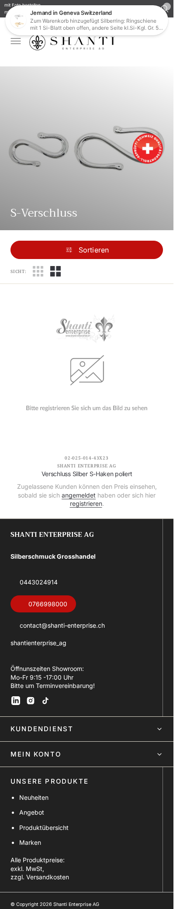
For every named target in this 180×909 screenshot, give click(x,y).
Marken (30, 842)
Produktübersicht (44, 827)
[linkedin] (15, 700)
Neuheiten (33, 797)
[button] (14, 42)
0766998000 (47, 604)
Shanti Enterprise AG (76, 904)
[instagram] (30, 700)
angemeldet (79, 495)
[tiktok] (45, 700)
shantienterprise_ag (38, 642)
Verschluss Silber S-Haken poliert (87, 473)
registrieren (86, 503)
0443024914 (39, 582)
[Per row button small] (55, 271)
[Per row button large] (38, 271)
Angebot (31, 812)
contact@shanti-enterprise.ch (62, 625)
